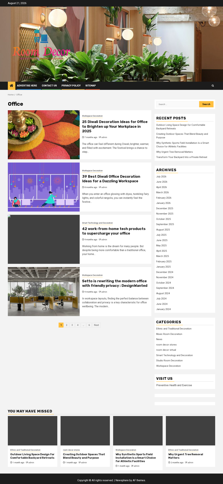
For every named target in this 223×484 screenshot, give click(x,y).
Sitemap (90, 85)
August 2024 (163, 293)
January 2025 (163, 266)
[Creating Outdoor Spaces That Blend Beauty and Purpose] (85, 430)
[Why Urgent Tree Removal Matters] (190, 430)
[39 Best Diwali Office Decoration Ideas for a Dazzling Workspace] (44, 187)
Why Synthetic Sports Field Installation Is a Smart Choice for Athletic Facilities (136, 458)
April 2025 (161, 250)
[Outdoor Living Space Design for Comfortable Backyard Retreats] (32, 430)
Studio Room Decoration (169, 360)
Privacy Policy (71, 85)
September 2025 (165, 224)
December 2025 (164, 208)
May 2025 (161, 245)
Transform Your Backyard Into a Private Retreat (181, 157)
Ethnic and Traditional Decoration (173, 328)
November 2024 (164, 277)
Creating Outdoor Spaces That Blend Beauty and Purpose (84, 456)
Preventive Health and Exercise (174, 385)
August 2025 (163, 229)
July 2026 (161, 176)
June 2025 (161, 240)
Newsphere (122, 480)
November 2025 (164, 213)
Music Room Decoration (169, 334)
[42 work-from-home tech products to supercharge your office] (44, 239)
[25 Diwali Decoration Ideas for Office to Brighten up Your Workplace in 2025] (44, 134)
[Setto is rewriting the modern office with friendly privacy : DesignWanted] (44, 291)
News (159, 339)
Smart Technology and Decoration (97, 223)
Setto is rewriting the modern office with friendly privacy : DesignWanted (114, 283)
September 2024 (165, 288)
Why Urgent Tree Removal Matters (174, 151)
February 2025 (163, 261)
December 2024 (164, 272)
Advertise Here (27, 85)
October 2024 (163, 282)
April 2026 (161, 187)
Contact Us (49, 85)
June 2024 (161, 304)
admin (104, 137)
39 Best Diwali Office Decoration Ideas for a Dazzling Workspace (111, 178)
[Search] (213, 85)
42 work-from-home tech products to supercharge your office (114, 231)
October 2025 (163, 219)
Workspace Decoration (92, 116)
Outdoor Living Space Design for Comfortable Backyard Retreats (32, 456)
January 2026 (163, 203)
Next (96, 325)
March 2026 (162, 192)
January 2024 (163, 309)
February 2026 (163, 197)
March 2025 (162, 256)
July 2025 (161, 234)
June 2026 (161, 181)
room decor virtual (166, 349)
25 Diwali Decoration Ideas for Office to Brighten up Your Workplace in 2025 (115, 126)
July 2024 (161, 298)
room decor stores (166, 344)
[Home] (11, 86)
